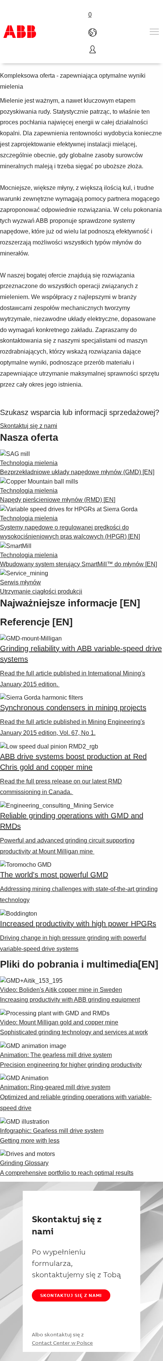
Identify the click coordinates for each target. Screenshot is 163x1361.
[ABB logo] (19, 31)
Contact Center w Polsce (62, 1342)
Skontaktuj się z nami (71, 1295)
